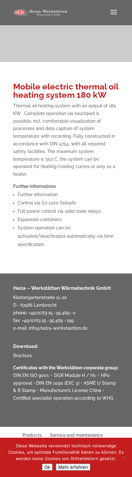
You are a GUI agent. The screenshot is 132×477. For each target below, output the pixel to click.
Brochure (22, 355)
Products (32, 435)
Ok (47, 467)
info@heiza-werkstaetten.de (58, 328)
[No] (124, 457)
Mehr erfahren (73, 467)
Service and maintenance (76, 435)
